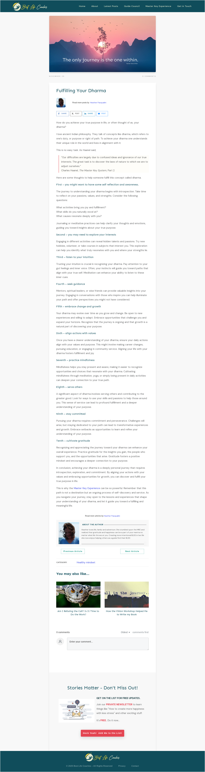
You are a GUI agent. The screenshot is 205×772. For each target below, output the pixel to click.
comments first (141, 632)
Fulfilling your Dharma (81, 90)
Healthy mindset (86, 562)
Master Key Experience (87, 488)
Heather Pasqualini (98, 102)
